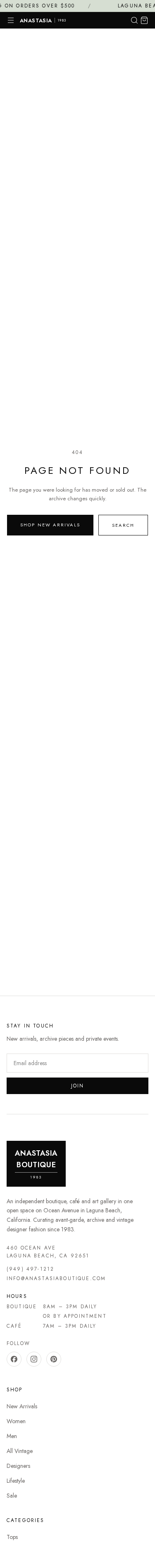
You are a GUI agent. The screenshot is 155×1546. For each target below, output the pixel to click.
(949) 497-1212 (30, 1269)
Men (12, 1436)
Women (16, 1421)
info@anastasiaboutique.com (56, 1278)
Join (77, 1086)
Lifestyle (16, 1481)
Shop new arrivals (50, 524)
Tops (12, 1537)
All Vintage (20, 1451)
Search (123, 525)
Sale (12, 1495)
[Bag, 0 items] (144, 20)
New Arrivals (22, 1406)
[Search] (134, 20)
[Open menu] (10, 20)
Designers (18, 1466)
